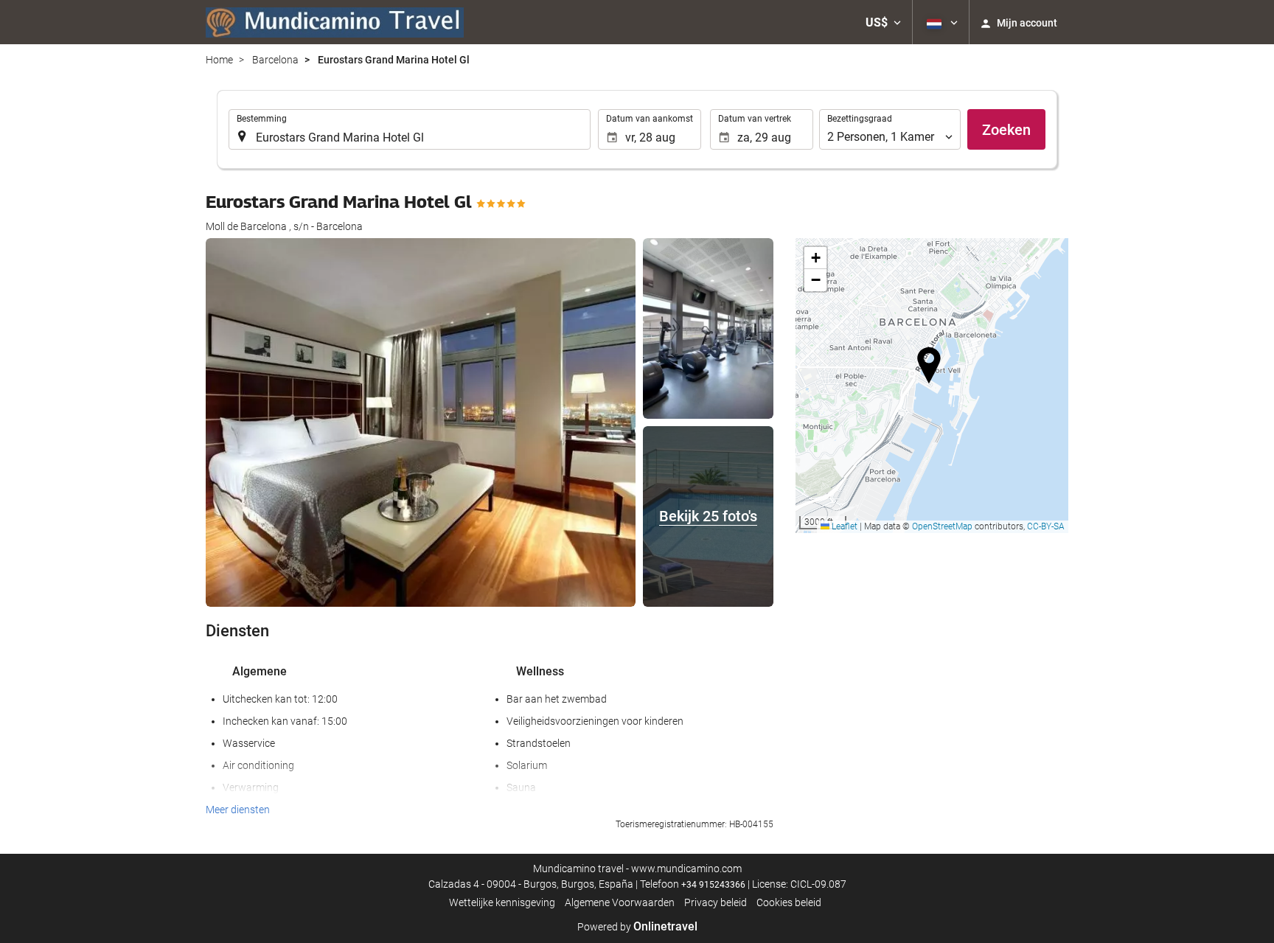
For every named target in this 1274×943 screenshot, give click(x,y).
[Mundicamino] (335, 22)
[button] (883, 22)
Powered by (637, 927)
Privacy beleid (715, 902)
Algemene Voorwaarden (620, 902)
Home (219, 60)
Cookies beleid (788, 902)
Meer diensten (238, 809)
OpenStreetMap (942, 526)
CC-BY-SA (1046, 526)
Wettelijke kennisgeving (502, 902)
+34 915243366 (713, 885)
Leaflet (843, 526)
